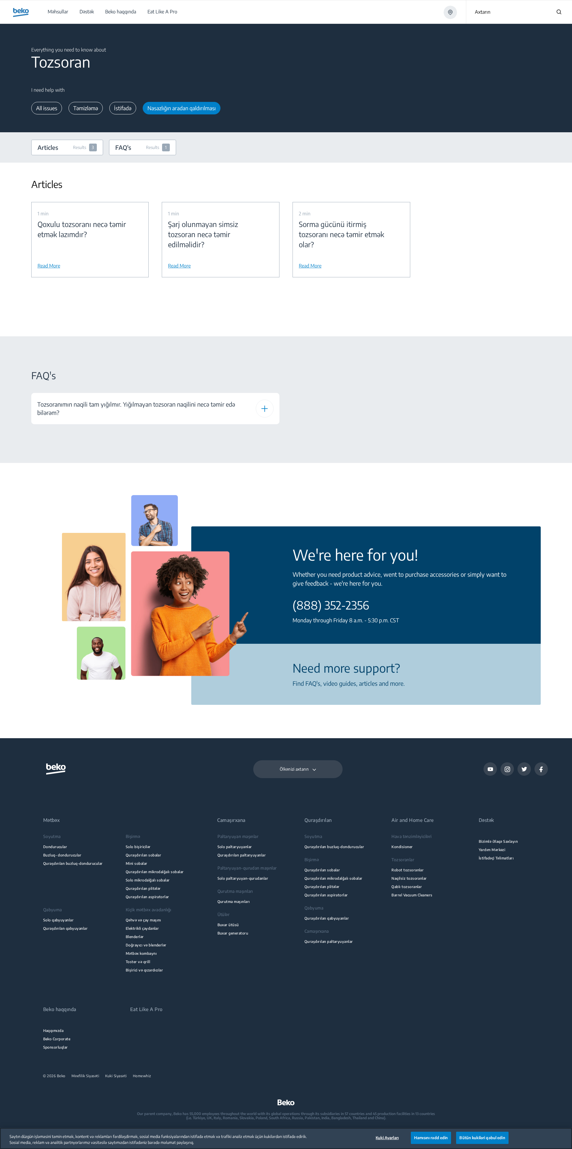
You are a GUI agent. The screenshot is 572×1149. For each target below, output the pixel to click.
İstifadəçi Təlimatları (496, 858)
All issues (46, 108)
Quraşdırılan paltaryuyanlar (241, 855)
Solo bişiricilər (138, 847)
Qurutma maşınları (233, 901)
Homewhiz (142, 1076)
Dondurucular (55, 847)
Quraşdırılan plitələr (143, 888)
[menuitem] (58, 11)
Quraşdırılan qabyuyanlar (65, 928)
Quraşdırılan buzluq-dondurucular (73, 863)
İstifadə (122, 108)
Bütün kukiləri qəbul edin (482, 1137)
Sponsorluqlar (55, 1047)
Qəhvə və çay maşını (143, 920)
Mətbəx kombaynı (141, 953)
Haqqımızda (53, 1030)
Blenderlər (135, 937)
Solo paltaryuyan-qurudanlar (242, 878)
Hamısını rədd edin (431, 1137)
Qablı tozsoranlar (406, 886)
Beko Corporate (57, 1039)
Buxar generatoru (232, 933)
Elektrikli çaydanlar (142, 928)
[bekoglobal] (21, 12)
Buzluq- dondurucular (62, 855)
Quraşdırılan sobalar (143, 855)
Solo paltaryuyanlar (234, 847)
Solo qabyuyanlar (58, 920)
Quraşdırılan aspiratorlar (147, 897)
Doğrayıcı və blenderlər (146, 945)
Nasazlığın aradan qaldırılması (181, 108)
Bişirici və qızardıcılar (144, 970)
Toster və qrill (138, 962)
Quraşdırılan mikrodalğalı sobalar (155, 872)
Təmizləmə (85, 108)
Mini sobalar (136, 863)
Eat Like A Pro (146, 1009)
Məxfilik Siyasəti (86, 1076)
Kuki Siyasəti (116, 1076)
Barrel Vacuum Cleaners (411, 895)
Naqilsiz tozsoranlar (409, 878)
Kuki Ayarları (387, 1137)
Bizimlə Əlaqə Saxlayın (498, 841)
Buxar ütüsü (228, 925)
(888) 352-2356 (331, 605)
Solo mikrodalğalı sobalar (148, 880)
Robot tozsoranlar (407, 870)
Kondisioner (402, 847)
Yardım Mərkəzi (492, 850)
